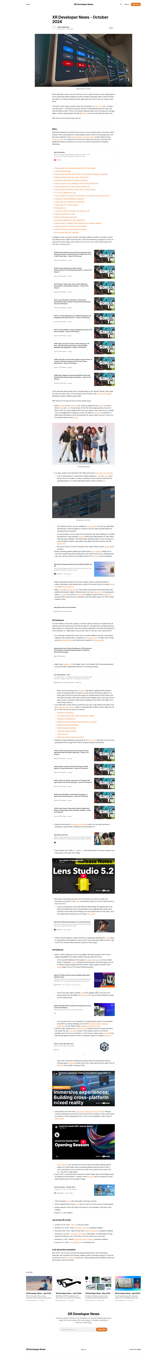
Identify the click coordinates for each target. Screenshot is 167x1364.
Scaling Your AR (62, 734)
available (98, 551)
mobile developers (67, 587)
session (75, 417)
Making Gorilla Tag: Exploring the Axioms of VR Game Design (75, 168)
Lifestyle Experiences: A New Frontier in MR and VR (72, 186)
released (66, 664)
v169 (61, 1213)
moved (61, 590)
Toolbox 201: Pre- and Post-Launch (67, 205)
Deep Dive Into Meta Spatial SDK (66, 217)
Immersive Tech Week (77, 1234)
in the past (72, 1031)
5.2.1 (81, 850)
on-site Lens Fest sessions (66, 707)
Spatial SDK (107, 594)
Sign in (127, 4)
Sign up (83, 1349)
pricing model (59, 1118)
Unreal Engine (92, 526)
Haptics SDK (61, 543)
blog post (91, 1176)
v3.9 (82, 993)
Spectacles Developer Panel (66, 731)
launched (62, 406)
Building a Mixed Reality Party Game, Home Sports (72, 177)
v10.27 (68, 1201)
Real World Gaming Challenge (98, 1024)
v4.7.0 (77, 1204)
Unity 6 (84, 1028)
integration (81, 690)
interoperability (99, 640)
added (59, 967)
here (103, 481)
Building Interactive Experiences (68, 725)
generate (97, 413)
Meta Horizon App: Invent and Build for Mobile (70, 229)
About (28, 4)
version (81, 536)
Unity (98, 476)
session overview (57, 139)
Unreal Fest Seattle (81, 1111)
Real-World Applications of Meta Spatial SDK (70, 220)
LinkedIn (70, 1258)
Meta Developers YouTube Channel (83, 137)
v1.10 (70, 664)
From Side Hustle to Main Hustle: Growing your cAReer (75, 716)
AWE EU (73, 1225)
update (97, 960)
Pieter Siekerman (63, 27)
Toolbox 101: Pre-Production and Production (70, 202)
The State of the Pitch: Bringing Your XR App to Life (72, 211)
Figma (106, 476)
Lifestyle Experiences (92, 1231)
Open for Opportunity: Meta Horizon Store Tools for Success (75, 189)
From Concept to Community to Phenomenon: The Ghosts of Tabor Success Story (82, 195)
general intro (98, 592)
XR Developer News (83, 4)
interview (95, 556)
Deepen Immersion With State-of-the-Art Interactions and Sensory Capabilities (81, 174)
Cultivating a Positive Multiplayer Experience (69, 199)
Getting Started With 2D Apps (65, 214)
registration (61, 1026)
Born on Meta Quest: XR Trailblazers (67, 232)
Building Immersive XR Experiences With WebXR (71, 226)
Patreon (84, 113)
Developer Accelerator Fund (90, 1026)
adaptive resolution (66, 640)
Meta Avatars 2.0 (60, 208)
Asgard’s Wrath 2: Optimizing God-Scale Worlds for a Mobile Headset (78, 223)
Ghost (139, 1349)
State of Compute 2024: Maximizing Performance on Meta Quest (77, 183)
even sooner (91, 914)
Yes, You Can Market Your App (65, 192)
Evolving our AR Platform (65, 712)
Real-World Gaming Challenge (84, 1239)
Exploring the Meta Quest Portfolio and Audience (71, 180)
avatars (101, 406)
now (93, 551)
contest (107, 938)
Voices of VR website (104, 394)
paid (58, 1172)
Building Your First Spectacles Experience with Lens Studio (77, 722)
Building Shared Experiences (66, 728)
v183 (67, 408)
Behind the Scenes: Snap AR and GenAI (70, 737)
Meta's (61, 1065)
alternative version (91, 638)
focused (74, 962)
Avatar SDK (74, 406)
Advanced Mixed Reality (63, 171)
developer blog (70, 590)
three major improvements (103, 473)
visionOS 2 (107, 1035)
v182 (61, 408)
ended (77, 901)
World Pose (84, 995)
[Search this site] (121, 4)
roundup (63, 594)
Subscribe (136, 4)
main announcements (96, 1111)
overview (80, 594)
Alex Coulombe (62, 1165)
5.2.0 (75, 850)
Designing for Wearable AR (66, 719)
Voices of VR (97, 106)
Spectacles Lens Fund (78, 824)
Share (111, 28)
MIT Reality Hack (76, 1242)
